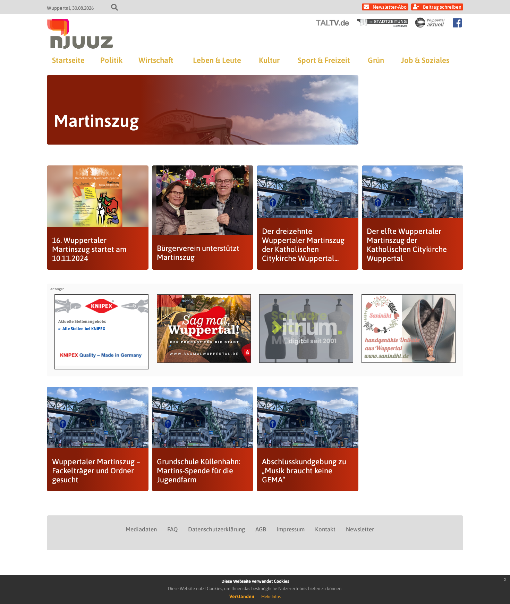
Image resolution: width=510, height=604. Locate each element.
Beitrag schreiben (442, 7)
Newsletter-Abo (390, 7)
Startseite (68, 60)
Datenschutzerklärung (216, 529)
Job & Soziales (425, 60)
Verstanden (241, 596)
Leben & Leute (217, 60)
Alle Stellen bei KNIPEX (81, 328)
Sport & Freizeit (324, 60)
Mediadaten (141, 529)
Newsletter (360, 529)
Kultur (269, 60)
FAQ (172, 529)
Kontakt (325, 529)
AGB (260, 529)
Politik (111, 60)
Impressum (291, 529)
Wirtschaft (155, 60)
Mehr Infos (271, 596)
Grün (376, 60)
